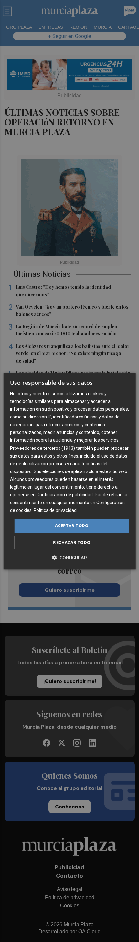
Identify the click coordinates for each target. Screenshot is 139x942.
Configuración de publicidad (65, 494)
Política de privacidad (55, 510)
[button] (69, 557)
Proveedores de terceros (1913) (42, 448)
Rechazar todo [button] (71, 542)
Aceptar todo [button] (72, 526)
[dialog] (70, 471)
